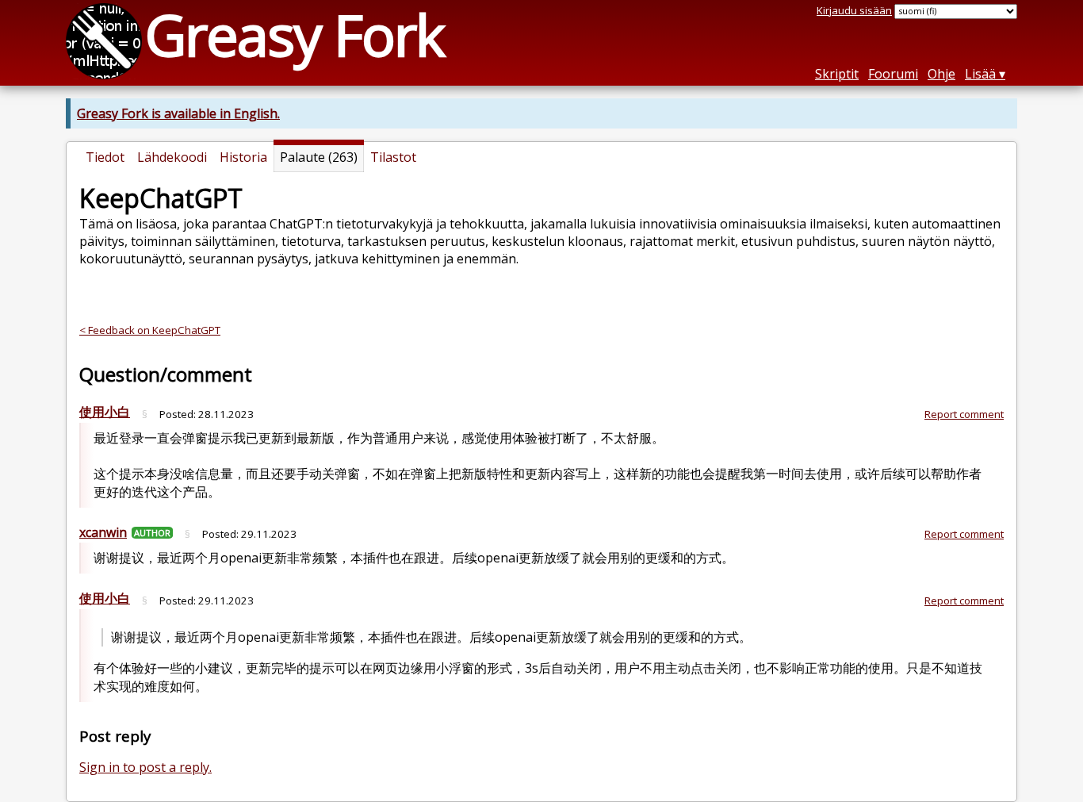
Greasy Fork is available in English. (178, 113)
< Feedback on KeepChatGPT (149, 330)
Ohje (941, 74)
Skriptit (837, 74)
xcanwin (103, 532)
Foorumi (893, 74)
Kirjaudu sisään (854, 10)
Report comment (964, 414)
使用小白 (104, 411)
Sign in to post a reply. (145, 767)
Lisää (980, 74)
